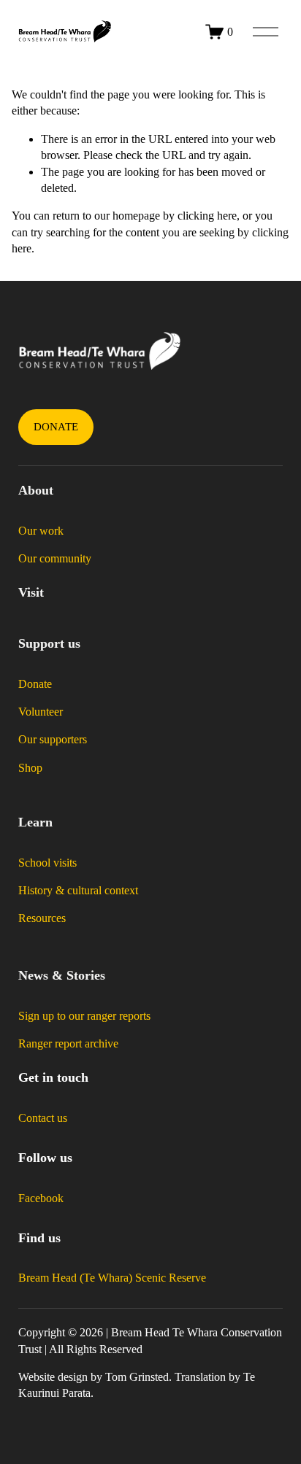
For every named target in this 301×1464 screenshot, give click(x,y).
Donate (56, 427)
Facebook (41, 1198)
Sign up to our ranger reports (84, 1016)
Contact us (42, 1118)
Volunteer (40, 711)
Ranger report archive (68, 1043)
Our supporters (52, 739)
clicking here (207, 215)
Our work (41, 530)
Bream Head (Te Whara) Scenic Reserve (112, 1277)
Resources (42, 918)
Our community (54, 558)
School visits (47, 862)
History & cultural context (78, 890)
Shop (30, 768)
